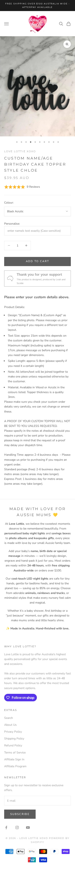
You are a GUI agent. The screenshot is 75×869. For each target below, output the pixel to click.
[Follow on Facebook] (6, 827)
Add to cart (37, 261)
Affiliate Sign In (14, 759)
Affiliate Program (15, 766)
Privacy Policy (13, 732)
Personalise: (12, 224)
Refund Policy (13, 745)
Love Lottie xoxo (20, 151)
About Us (10, 725)
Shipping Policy (14, 739)
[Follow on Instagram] (17, 827)
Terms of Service (15, 753)
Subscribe (20, 814)
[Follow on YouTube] (28, 827)
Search (8, 718)
